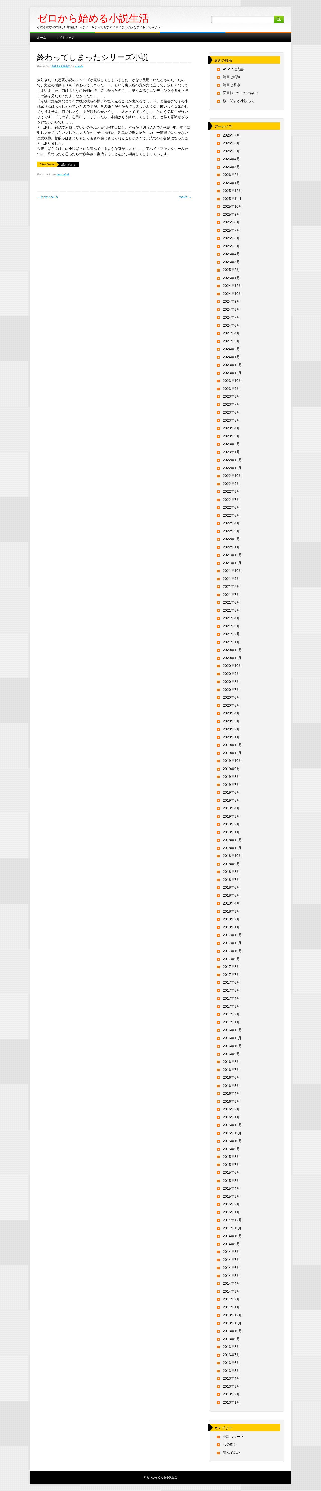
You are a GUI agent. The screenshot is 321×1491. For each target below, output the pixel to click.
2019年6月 (231, 792)
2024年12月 (232, 286)
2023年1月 (231, 452)
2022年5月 (231, 515)
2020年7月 (231, 690)
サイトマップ (65, 37)
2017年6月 (231, 982)
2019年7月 (231, 785)
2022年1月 (231, 547)
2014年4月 (231, 1283)
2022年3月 (231, 531)
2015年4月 (231, 1188)
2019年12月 (232, 745)
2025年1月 (231, 278)
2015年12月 (232, 1125)
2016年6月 (231, 1077)
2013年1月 (231, 1402)
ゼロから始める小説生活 (93, 18)
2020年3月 (231, 721)
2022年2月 (231, 539)
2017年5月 (231, 990)
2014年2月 (231, 1299)
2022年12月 (232, 460)
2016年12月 (232, 1030)
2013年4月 (231, 1378)
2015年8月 (231, 1157)
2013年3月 (231, 1386)
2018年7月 (231, 880)
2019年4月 (231, 808)
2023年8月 (231, 396)
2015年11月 (232, 1133)
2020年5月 (231, 705)
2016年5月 (231, 1085)
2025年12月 (232, 191)
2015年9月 (231, 1149)
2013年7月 (231, 1355)
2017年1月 (231, 1022)
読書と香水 (231, 85)
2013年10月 (232, 1331)
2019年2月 (231, 824)
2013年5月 (231, 1371)
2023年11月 (232, 373)
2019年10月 (232, 761)
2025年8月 (231, 222)
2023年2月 (231, 444)
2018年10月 (232, 856)
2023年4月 (231, 428)
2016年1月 (231, 1117)
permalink (63, 174)
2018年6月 (231, 887)
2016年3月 (231, 1101)
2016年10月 (232, 1046)
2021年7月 (231, 595)
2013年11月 (232, 1323)
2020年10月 (232, 666)
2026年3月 (231, 167)
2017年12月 (232, 935)
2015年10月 (232, 1141)
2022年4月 (231, 523)
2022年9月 (231, 484)
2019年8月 (231, 777)
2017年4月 (231, 998)
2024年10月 (232, 294)
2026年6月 (231, 143)
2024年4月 (231, 333)
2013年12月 (232, 1315)
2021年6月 (231, 602)
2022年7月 (231, 500)
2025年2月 (231, 270)
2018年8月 (231, 872)
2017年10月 (232, 951)
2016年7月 (231, 1070)
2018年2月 (231, 919)
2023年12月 (232, 365)
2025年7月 (231, 230)
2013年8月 (231, 1347)
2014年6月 (231, 1268)
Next (185, 197)
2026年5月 (231, 151)
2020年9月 (231, 674)
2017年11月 (232, 943)
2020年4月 (231, 713)
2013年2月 (231, 1394)
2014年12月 (232, 1220)
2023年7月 (231, 404)
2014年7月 (231, 1260)
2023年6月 (231, 412)
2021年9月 (231, 579)
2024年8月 (231, 309)
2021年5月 (231, 610)
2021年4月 (231, 618)
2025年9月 (231, 214)
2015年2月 (231, 1204)
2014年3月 (231, 1291)
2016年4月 (231, 1093)
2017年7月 (231, 975)
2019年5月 (231, 800)
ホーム (41, 37)
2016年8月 (231, 1062)
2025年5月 (231, 246)
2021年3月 (231, 626)
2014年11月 (232, 1228)
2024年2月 (231, 349)
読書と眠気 (231, 77)
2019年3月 (231, 816)
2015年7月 (231, 1165)
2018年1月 (231, 927)
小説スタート (233, 1437)
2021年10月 (232, 571)
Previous (47, 197)
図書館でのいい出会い (240, 93)
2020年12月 (232, 650)
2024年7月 (231, 317)
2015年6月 (231, 1172)
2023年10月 (232, 381)
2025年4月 (231, 254)
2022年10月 (232, 476)
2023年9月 (231, 389)
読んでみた (68, 164)
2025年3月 (231, 262)
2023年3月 (231, 436)
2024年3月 (231, 341)
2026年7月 (231, 135)
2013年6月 (231, 1363)
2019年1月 (231, 832)
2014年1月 (231, 1307)
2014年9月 (231, 1244)
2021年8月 (231, 586)
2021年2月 (231, 634)
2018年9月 (231, 864)
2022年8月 (231, 491)
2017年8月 (231, 967)
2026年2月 (231, 175)
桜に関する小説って (239, 101)
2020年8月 (231, 682)
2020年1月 (231, 737)
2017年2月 (231, 1014)
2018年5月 (231, 895)
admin (79, 66)
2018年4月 (231, 903)
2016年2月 (231, 1109)
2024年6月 (231, 325)
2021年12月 (232, 555)
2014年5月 (231, 1276)
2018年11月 (232, 848)
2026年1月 (231, 183)
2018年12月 (232, 840)
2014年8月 (231, 1252)
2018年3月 (231, 911)
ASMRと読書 (233, 69)
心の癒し (230, 1444)
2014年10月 (232, 1236)
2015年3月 (231, 1196)
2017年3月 (231, 1006)
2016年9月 (231, 1054)
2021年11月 (232, 563)
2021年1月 (231, 642)
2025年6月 (231, 238)
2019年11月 (232, 753)
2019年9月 (231, 769)
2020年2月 (231, 729)
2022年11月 (232, 468)
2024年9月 (231, 301)
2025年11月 (232, 199)
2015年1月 (231, 1212)
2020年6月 (231, 697)
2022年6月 (231, 507)
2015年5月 (231, 1181)
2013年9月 (231, 1339)
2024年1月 (231, 357)
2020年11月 (232, 658)
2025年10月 (232, 206)
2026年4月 (231, 159)
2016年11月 (232, 1038)
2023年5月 (231, 420)
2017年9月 (231, 959)
